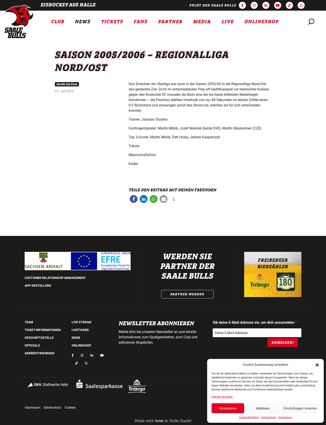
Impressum (285, 417)
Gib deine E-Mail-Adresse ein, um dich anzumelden (254, 322)
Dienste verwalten (222, 396)
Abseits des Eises (67, 84)
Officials (32, 345)
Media (202, 21)
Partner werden (187, 294)
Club (57, 21)
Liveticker (80, 330)
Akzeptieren (228, 408)
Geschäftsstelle (39, 337)
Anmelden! (282, 342)
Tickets (112, 21)
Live (228, 21)
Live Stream (81, 322)
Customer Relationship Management (55, 278)
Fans (140, 21)
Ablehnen (263, 408)
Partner (170, 21)
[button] (317, 364)
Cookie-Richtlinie (249, 417)
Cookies (70, 407)
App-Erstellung (38, 285)
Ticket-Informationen (43, 330)
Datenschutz (268, 417)
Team (29, 322)
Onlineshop (261, 21)
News (82, 21)
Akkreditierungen (39, 353)
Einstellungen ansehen (300, 408)
